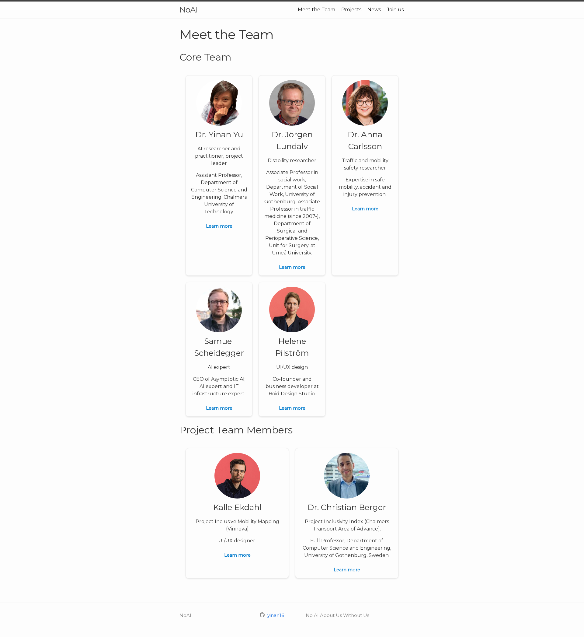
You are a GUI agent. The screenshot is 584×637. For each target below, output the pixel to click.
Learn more (219, 226)
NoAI (188, 10)
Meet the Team (316, 9)
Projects (351, 9)
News (374, 9)
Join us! (396, 9)
